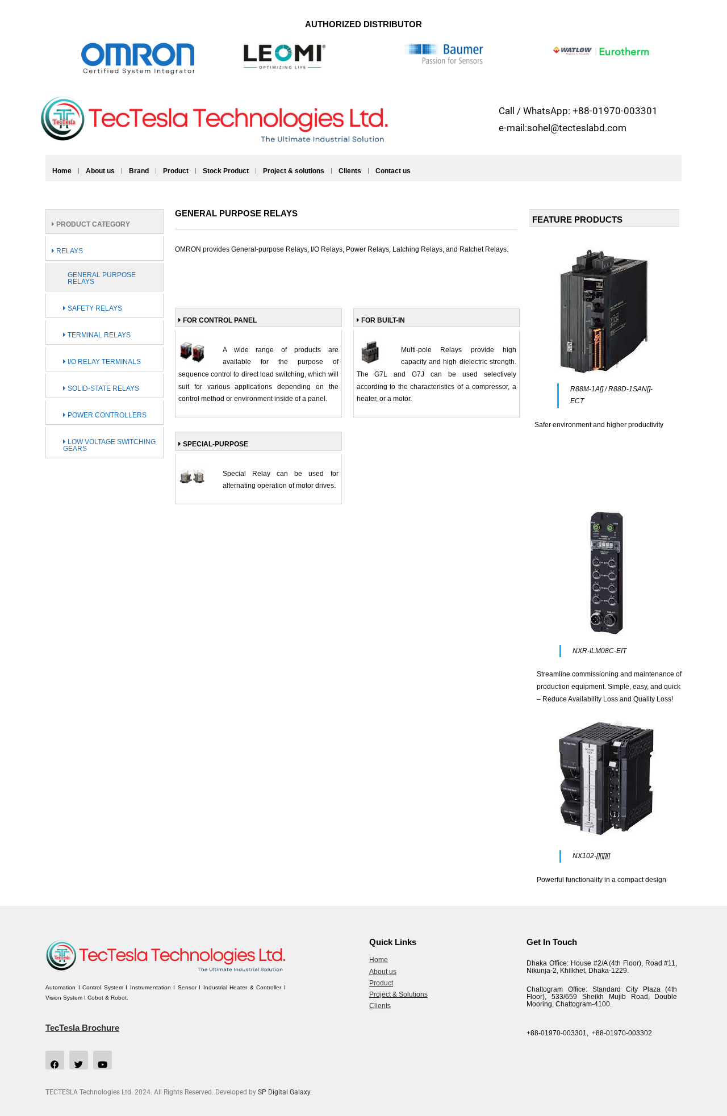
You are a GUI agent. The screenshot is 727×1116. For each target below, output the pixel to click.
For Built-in (382, 320)
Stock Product (226, 171)
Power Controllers (106, 415)
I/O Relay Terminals (103, 362)
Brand (139, 171)
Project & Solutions (398, 994)
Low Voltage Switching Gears (109, 445)
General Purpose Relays (102, 278)
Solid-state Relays (102, 388)
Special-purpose (214, 444)
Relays (69, 251)
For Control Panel (219, 320)
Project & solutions (293, 171)
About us (100, 171)
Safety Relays (94, 308)
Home (62, 171)
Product (176, 171)
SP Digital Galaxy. (285, 1092)
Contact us (393, 171)
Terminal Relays (98, 335)
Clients (350, 171)
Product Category (92, 224)
